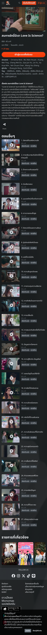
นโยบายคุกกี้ (29, 592)
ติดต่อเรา (5, 583)
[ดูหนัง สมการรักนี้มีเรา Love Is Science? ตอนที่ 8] (11, 247)
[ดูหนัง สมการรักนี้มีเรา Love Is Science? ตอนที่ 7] (11, 232)
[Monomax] (8, 3)
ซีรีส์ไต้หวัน (11, 71)
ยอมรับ (28, 631)
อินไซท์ (4, 592)
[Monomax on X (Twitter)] (23, 576)
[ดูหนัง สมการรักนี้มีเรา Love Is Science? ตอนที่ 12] (11, 305)
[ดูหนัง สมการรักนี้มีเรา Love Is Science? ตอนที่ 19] (11, 407)
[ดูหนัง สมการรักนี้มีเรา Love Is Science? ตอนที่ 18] (11, 393)
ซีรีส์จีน (18, 71)
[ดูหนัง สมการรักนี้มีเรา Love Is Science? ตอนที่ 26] (11, 509)
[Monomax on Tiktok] (28, 576)
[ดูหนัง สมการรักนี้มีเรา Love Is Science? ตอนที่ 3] (11, 174)
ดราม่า (21, 45)
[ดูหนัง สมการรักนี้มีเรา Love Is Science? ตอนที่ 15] (11, 349)
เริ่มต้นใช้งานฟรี (29, 3)
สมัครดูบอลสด (7, 589)
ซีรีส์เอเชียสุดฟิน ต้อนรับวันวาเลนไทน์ (18, 74)
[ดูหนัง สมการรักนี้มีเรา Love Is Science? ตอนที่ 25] (11, 495)
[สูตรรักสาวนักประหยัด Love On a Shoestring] (25, 553)
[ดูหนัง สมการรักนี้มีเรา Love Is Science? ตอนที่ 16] (11, 363)
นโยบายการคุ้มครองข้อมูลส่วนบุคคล (34, 588)
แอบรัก (34, 74)
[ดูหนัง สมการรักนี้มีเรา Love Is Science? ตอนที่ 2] (11, 159)
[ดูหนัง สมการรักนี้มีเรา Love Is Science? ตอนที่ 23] (11, 465)
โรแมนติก (14, 45)
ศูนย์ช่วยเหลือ (6, 586)
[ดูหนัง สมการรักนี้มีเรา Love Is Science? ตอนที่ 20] (11, 422)
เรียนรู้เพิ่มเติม (37, 631)
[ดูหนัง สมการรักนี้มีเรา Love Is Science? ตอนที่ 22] (11, 451)
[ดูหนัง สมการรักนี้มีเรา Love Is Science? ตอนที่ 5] (11, 203)
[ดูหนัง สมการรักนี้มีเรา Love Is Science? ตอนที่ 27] (11, 524)
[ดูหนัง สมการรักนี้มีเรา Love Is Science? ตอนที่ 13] (11, 320)
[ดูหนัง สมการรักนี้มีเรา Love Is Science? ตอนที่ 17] (11, 378)
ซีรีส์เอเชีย (25, 71)
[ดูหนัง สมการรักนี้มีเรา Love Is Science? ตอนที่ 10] (11, 276)
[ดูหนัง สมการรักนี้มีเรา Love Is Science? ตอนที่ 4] (11, 188)
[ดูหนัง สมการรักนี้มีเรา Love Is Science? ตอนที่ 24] (11, 480)
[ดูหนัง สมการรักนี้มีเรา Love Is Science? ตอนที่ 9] (11, 261)
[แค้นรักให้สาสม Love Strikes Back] (9, 553)
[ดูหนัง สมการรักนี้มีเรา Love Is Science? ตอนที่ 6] (11, 218)
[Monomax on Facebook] (13, 576)
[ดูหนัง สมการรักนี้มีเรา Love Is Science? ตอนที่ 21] (11, 436)
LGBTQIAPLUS (11, 76)
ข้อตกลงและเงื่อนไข (32, 583)
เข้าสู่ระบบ (41, 3)
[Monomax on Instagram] (18, 576)
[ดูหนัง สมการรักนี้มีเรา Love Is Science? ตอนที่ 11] (11, 291)
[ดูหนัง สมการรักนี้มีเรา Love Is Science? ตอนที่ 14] (11, 334)
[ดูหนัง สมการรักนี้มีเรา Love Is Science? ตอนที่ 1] (11, 145)
